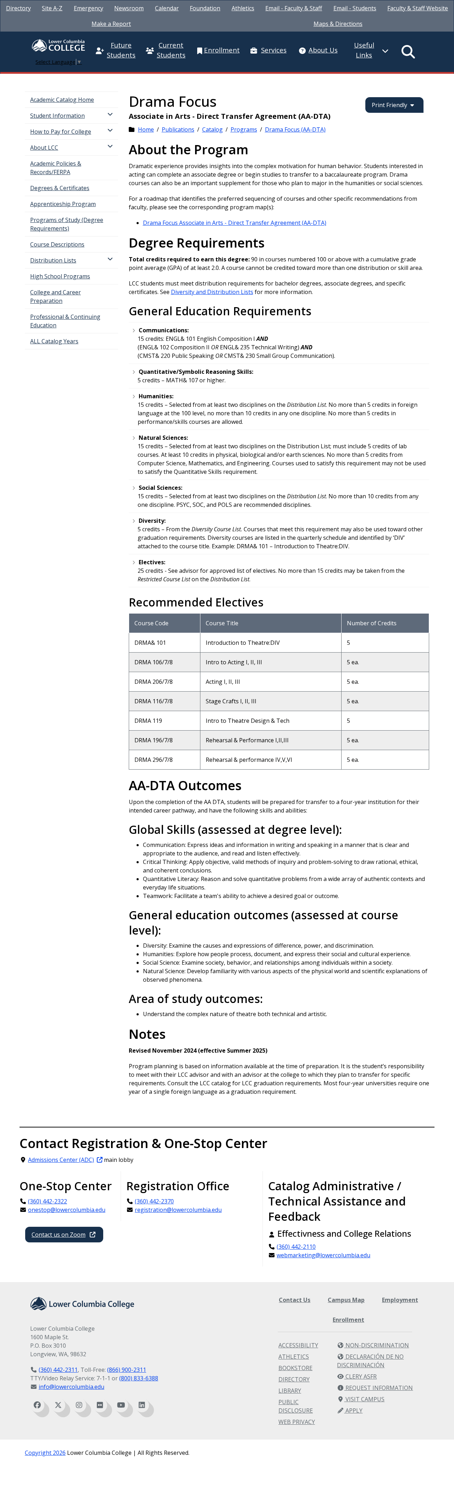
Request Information (378, 1388)
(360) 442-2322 (47, 1201)
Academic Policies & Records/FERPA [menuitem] (55, 168)
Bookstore (295, 1368)
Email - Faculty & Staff (293, 8)
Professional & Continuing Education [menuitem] (65, 321)
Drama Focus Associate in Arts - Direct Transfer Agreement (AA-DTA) (234, 223)
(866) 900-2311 (126, 1370)
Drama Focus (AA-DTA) (295, 129)
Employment (400, 1300)
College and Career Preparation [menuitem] (55, 296)
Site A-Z (52, 8)
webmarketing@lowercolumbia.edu (323, 1255)
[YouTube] (121, 1405)
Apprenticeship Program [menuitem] (63, 204)
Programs (244, 129)
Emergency (88, 8)
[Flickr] (100, 1405)
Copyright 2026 (45, 1453)
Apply (353, 1410)
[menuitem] (18, 8)
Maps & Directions (338, 24)
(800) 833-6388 (138, 1378)
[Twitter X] (58, 1405)
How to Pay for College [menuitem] (60, 131)
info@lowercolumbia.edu (71, 1387)
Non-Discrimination (376, 1345)
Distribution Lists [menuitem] (53, 260)
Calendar (167, 8)
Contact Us (294, 1300)
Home (146, 129)
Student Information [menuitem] (57, 116)
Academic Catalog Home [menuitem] (62, 100)
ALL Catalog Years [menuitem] (54, 341)
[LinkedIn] (142, 1405)
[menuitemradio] (408, 52)
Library (289, 1391)
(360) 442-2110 (296, 1247)
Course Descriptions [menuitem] (57, 244)
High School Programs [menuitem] (60, 276)
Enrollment (348, 1320)
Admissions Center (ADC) (61, 1160)
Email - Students (354, 8)
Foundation (205, 8)
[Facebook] (37, 1405)
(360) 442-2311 (58, 1370)
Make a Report (111, 24)
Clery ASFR (360, 1376)
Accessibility (298, 1345)
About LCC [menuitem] (44, 147)
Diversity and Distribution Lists (212, 292)
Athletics (243, 8)
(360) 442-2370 (154, 1201)
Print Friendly (389, 105)
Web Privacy (296, 1422)
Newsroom (129, 8)
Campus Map (346, 1300)
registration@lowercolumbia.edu (178, 1210)
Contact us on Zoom (58, 1234)
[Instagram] (79, 1405)
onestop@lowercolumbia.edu (66, 1210)
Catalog (212, 129)
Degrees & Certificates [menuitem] (59, 188)
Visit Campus (364, 1399)
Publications (178, 129)
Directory (18, 8)
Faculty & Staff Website (417, 8)
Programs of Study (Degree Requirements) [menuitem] (66, 224)
